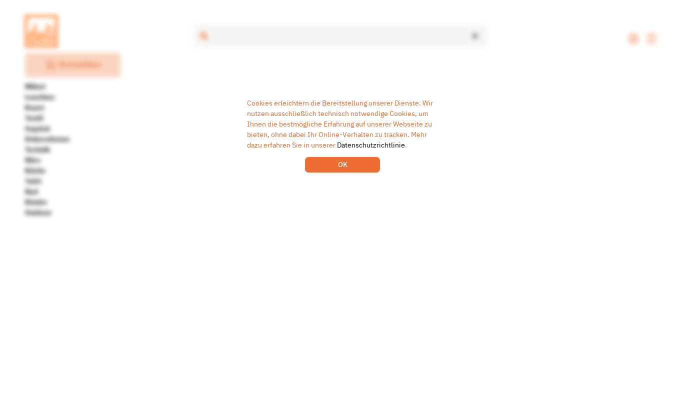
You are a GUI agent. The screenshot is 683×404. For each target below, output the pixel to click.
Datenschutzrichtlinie (371, 145)
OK (343, 164)
